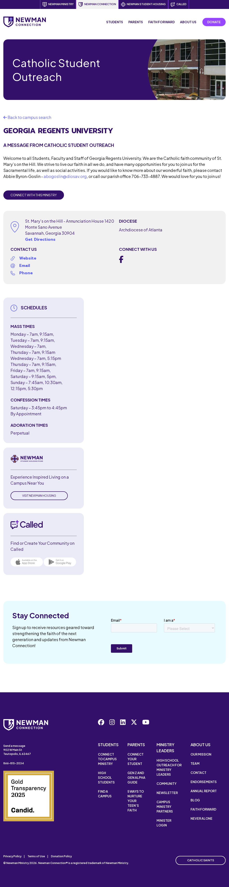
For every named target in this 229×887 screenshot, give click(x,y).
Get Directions (40, 239)
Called (181, 4)
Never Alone (201, 818)
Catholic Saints (200, 860)
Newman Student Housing (146, 4)
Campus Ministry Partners (165, 806)
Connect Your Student (135, 759)
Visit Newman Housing (39, 495)
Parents (135, 22)
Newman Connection (100, 4)
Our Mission (201, 754)
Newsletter (167, 793)
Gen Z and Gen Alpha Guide (136, 777)
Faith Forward (161, 22)
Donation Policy (61, 856)
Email (24, 265)
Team (195, 763)
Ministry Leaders (165, 747)
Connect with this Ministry (34, 195)
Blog (195, 800)
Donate (214, 22)
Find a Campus (105, 793)
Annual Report (204, 791)
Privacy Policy (12, 856)
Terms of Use (36, 856)
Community (166, 783)
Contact (198, 773)
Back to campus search (29, 117)
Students (114, 22)
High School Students (106, 777)
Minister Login (164, 822)
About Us (188, 22)
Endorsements (204, 782)
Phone (26, 273)
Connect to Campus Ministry (107, 759)
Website (27, 258)
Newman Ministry (61, 4)
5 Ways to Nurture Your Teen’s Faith (135, 800)
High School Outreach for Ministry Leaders (169, 767)
